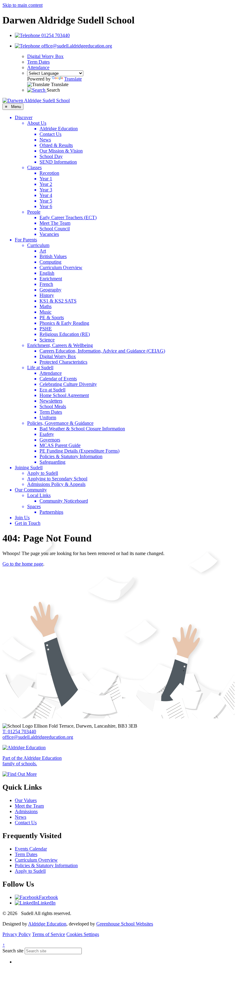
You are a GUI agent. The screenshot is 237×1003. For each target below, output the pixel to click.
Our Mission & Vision (61, 150)
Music (46, 312)
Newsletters (51, 400)
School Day (51, 156)
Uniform (48, 417)
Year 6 (46, 206)
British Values (53, 256)
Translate (73, 78)
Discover (23, 117)
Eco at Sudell (52, 389)
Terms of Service (48, 934)
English (47, 273)
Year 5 (46, 200)
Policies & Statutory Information (71, 456)
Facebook (48, 897)
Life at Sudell (40, 367)
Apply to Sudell (42, 473)
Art (43, 250)
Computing (50, 262)
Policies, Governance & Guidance (60, 423)
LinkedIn (47, 902)
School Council (55, 228)
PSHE (46, 328)
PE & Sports (52, 317)
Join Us (22, 517)
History (47, 295)
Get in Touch (27, 523)
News (45, 139)
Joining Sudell (29, 467)
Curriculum (38, 245)
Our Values (26, 800)
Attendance (38, 67)
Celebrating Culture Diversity (68, 384)
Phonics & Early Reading (64, 323)
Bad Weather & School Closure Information (82, 428)
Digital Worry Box (45, 56)
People (33, 212)
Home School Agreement (64, 395)
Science (47, 339)
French (46, 284)
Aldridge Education (59, 128)
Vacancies (49, 234)
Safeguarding (52, 462)
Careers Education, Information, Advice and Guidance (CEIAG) (102, 350)
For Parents (26, 239)
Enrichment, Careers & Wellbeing (60, 345)
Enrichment (51, 278)
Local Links (39, 495)
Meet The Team (55, 223)
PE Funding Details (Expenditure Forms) (79, 450)
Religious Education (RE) (65, 334)
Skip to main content (22, 5)
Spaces (34, 506)
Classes (34, 167)
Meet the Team (29, 806)
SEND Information (58, 162)
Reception (49, 173)
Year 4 (46, 195)
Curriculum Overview (61, 267)
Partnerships (51, 512)
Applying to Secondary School (57, 478)
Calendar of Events (58, 378)
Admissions (26, 811)
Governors (50, 439)
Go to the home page (22, 563)
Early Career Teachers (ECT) (68, 217)
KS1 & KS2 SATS (58, 300)
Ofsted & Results (56, 145)
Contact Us (50, 134)
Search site (12, 950)
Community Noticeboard (64, 501)
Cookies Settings (82, 934)
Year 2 (46, 184)
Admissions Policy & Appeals (56, 484)
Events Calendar (31, 848)
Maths (46, 306)
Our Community (31, 489)
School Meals (53, 406)
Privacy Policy (16, 934)
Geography (50, 289)
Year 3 (46, 189)
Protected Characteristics (63, 362)
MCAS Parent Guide (60, 445)
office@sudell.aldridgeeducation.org (37, 737)
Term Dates (38, 62)
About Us (36, 123)
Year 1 (46, 178)
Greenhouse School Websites (124, 923)
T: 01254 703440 (19, 731)
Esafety (47, 434)
